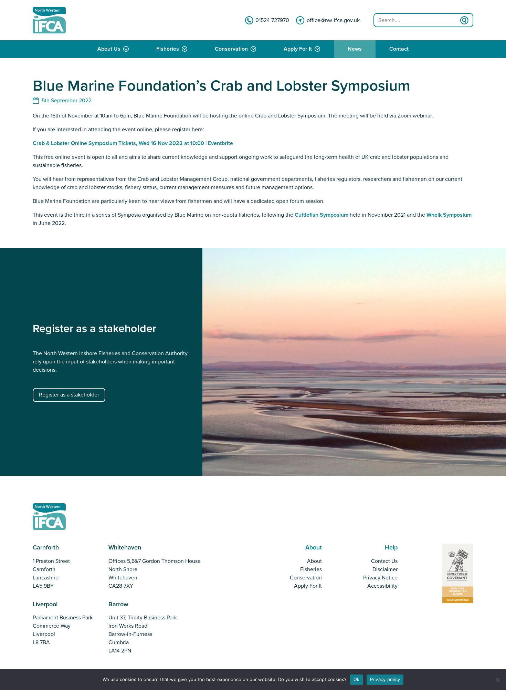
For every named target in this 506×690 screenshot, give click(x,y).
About (314, 561)
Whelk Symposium (449, 215)
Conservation (231, 49)
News (355, 49)
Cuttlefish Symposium (321, 215)
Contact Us (384, 561)
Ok (357, 679)
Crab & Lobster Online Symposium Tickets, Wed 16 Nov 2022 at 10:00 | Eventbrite (133, 143)
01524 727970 (272, 20)
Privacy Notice (380, 577)
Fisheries (167, 49)
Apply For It (298, 49)
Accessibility (382, 586)
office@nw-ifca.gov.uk (333, 20)
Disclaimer (385, 569)
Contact (399, 49)
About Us (108, 49)
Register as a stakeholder (69, 394)
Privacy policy (385, 679)
